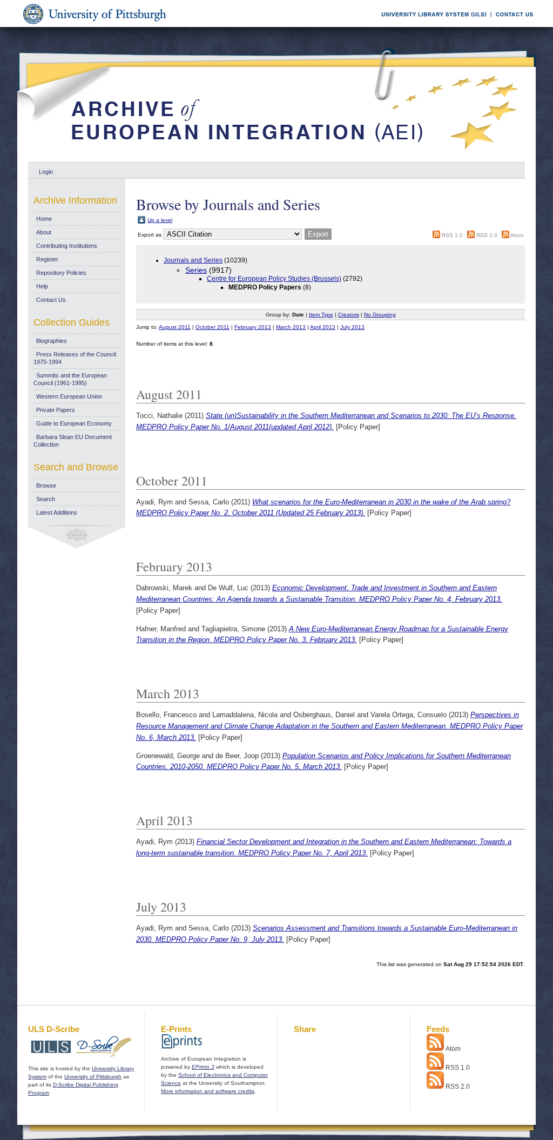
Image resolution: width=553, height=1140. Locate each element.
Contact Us (51, 299)
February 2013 (252, 327)
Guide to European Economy (74, 423)
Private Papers (55, 410)
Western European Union (69, 396)
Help (42, 286)
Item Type (321, 315)
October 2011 (212, 327)
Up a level (159, 220)
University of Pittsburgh (93, 1077)
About (43, 232)
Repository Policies (61, 272)
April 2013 (322, 327)
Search (45, 499)
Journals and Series (193, 260)
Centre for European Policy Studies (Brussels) (274, 278)
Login (46, 171)
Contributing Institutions (66, 245)
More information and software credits (207, 1091)
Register (47, 259)
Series (196, 270)
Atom (516, 235)
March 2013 (291, 327)
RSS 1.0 (452, 235)
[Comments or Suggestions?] (512, 25)
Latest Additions (56, 512)
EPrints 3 (203, 1067)
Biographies (51, 341)
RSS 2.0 (486, 235)
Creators (348, 315)
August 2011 (175, 327)
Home (44, 218)
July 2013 (352, 327)
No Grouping (380, 315)
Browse (46, 485)
